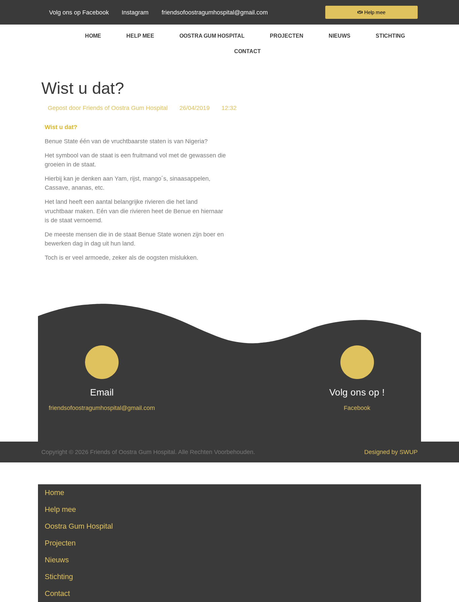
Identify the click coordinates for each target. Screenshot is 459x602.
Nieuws (339, 36)
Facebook (357, 407)
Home (93, 36)
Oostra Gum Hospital (212, 36)
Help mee (140, 36)
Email (102, 392)
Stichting (390, 36)
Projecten (286, 36)
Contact (247, 51)
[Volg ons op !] (357, 362)
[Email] (102, 362)
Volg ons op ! (357, 392)
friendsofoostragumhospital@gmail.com (102, 407)
